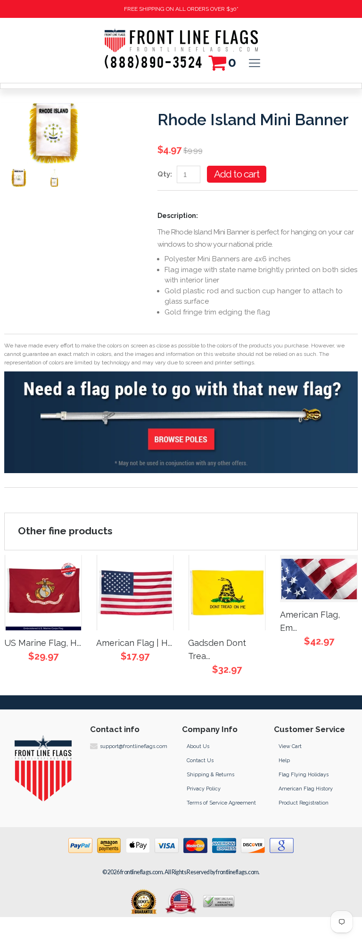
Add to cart (236, 174)
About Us (198, 746)
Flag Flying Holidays (304, 775)
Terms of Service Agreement (221, 803)
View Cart (290, 746)
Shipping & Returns (210, 775)
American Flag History (306, 789)
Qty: (164, 174)
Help (284, 760)
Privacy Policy (204, 789)
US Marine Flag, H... (42, 643)
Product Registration (304, 803)
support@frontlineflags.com (133, 746)
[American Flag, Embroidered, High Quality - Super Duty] (319, 578)
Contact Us (200, 760)
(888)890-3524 (153, 60)
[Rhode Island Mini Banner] (54, 133)
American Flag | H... (134, 643)
